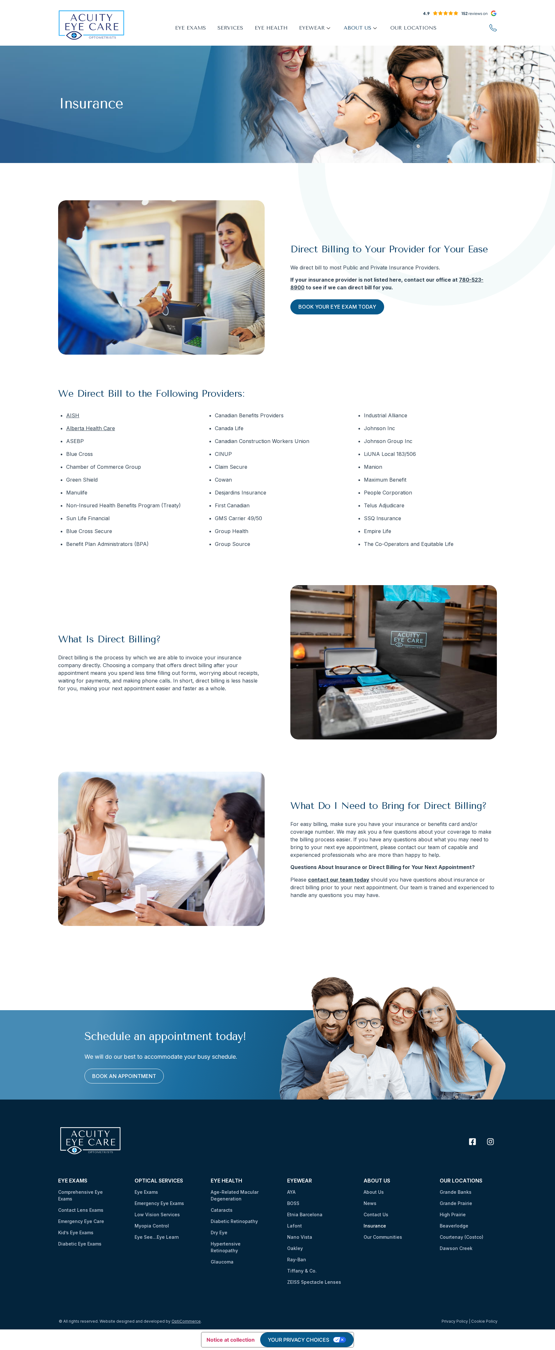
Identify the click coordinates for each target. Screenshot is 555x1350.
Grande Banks (455, 1192)
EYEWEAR (312, 28)
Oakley (295, 1248)
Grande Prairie (456, 1203)
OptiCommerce (186, 1321)
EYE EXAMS (190, 28)
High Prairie (453, 1214)
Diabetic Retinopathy (234, 1221)
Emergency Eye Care (81, 1221)
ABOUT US (357, 28)
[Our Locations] (493, 28)
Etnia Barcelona (304, 1214)
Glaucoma (222, 1261)
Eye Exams (146, 1192)
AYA (291, 1192)
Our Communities (383, 1237)
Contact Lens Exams (80, 1210)
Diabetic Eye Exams (79, 1243)
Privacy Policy (455, 1321)
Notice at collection (231, 1339)
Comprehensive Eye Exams (80, 1195)
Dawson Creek (456, 1248)
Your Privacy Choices (298, 1339)
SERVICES (230, 28)
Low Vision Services (157, 1214)
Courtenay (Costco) (461, 1237)
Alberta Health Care (90, 428)
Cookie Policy (484, 1321)
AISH (72, 415)
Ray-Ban (296, 1259)
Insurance (375, 1225)
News (370, 1203)
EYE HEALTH (271, 28)
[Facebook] (472, 1141)
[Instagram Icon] (490, 1141)
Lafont (294, 1225)
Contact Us (376, 1214)
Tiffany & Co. (302, 1270)
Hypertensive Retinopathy (226, 1247)
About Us (374, 1192)
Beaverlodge (454, 1225)
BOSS (293, 1203)
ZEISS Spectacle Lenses (314, 1282)
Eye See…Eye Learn (157, 1237)
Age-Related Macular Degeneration (235, 1195)
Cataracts (222, 1210)
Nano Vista (299, 1237)
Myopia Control (152, 1225)
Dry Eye (219, 1232)
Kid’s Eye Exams (75, 1232)
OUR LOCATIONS (413, 28)
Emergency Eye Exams (159, 1203)
